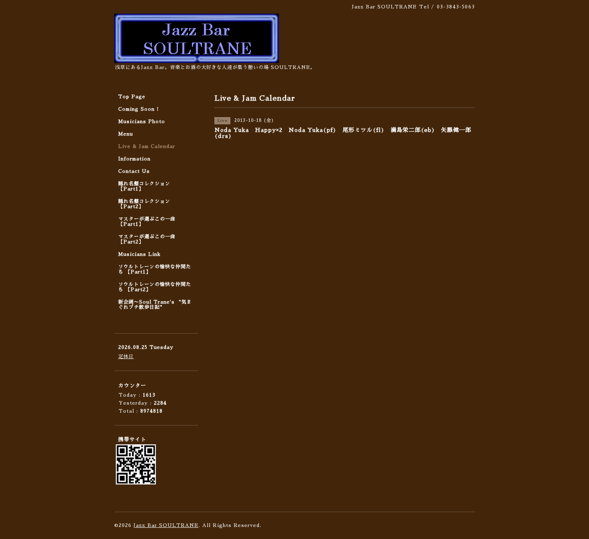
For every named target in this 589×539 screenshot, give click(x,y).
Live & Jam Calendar (146, 146)
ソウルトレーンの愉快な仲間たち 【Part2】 (154, 287)
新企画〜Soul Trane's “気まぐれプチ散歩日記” (155, 305)
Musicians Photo (141, 121)
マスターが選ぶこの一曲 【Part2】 (146, 239)
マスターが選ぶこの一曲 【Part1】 (146, 222)
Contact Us (134, 171)
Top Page (131, 96)
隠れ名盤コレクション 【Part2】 (144, 204)
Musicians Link (139, 254)
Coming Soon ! (138, 109)
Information (134, 158)
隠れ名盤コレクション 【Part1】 (144, 186)
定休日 (126, 356)
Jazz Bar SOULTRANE (165, 525)
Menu (125, 134)
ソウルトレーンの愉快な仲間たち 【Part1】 (154, 269)
